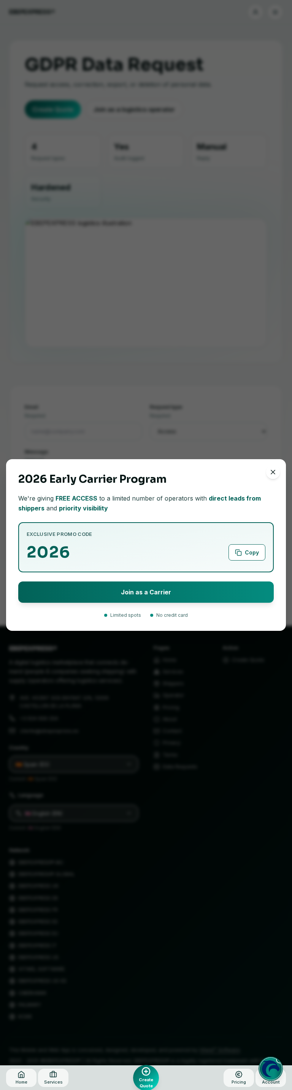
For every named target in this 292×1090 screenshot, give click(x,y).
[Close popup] (273, 472)
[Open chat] (271, 1069)
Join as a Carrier (146, 592)
